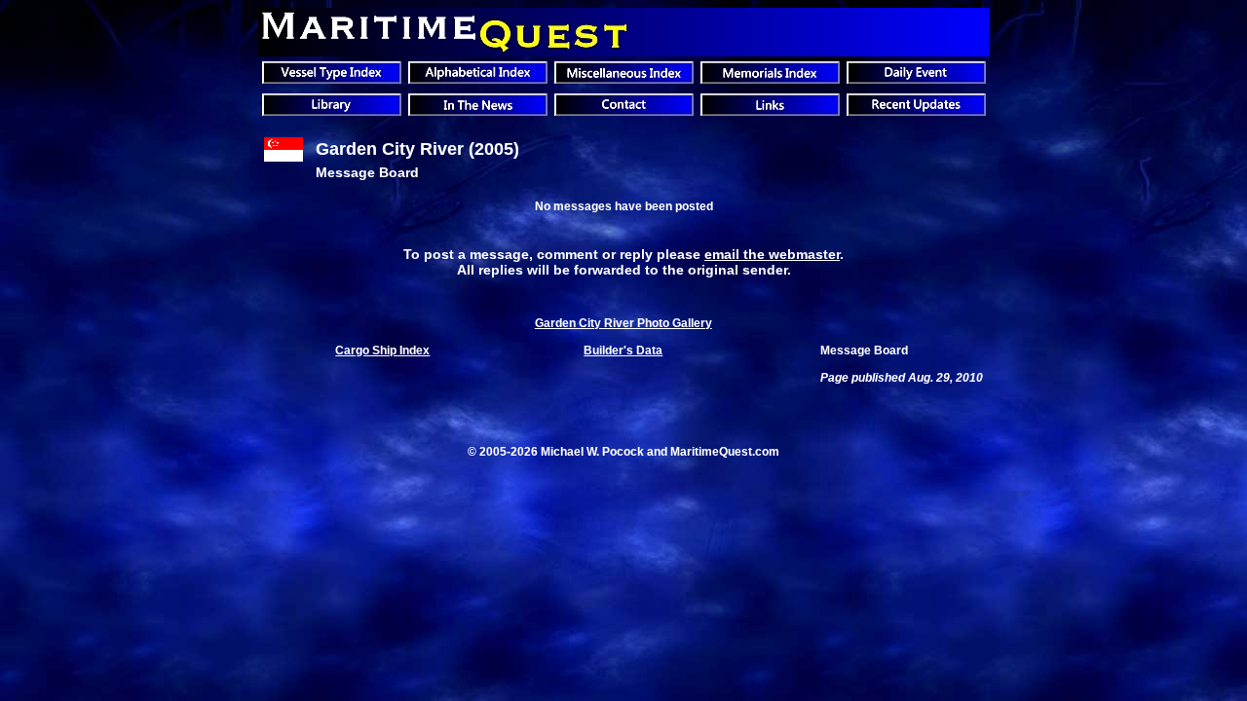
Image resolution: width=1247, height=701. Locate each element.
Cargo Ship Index (382, 350)
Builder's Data (623, 350)
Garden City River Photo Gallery (623, 323)
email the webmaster (772, 254)
